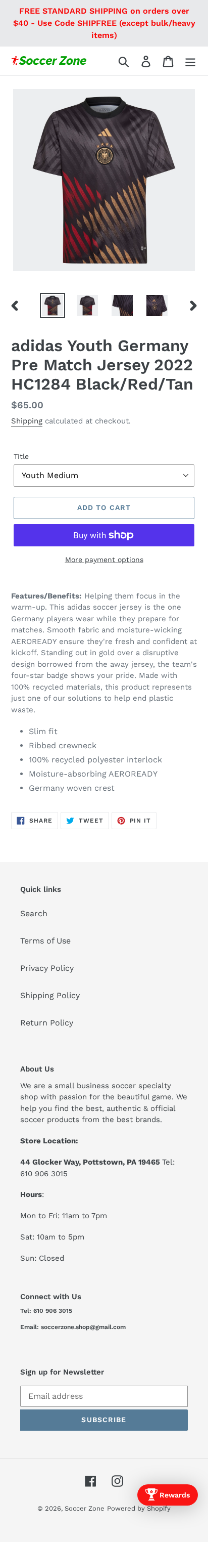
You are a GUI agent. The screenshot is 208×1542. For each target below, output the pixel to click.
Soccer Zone (85, 1508)
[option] (52, 305)
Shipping (26, 420)
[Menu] (190, 61)
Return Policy (46, 1022)
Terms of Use (45, 941)
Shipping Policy (50, 995)
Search (33, 913)
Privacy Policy (47, 968)
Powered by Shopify (139, 1508)
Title (21, 456)
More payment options (104, 559)
